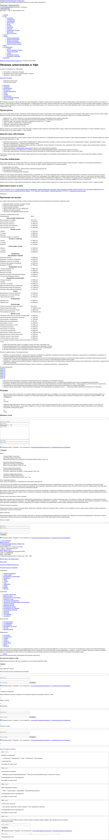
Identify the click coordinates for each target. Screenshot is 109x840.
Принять (3, 664)
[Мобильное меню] (0, 4)
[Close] (0, 703)
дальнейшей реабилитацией (77, 191)
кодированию (33, 189)
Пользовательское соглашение (9, 567)
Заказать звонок (4, 542)
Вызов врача (4, 5)
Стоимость (6, 86)
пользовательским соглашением (61, 447)
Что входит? (6, 90)
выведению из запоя (22, 189)
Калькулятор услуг (14, 5)
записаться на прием (6, 78)
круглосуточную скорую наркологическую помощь (15, 191)
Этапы (5, 93)
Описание (6, 85)
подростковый (44, 191)
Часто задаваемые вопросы (11, 97)
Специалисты (7, 96)
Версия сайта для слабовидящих (9, 559)
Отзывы (5, 94)
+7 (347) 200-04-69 (5, 7)
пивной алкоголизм (56, 191)
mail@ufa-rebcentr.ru (5, 550)
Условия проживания (9, 91)
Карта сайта (3, 561)
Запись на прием (8, 99)
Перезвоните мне (5, 8)
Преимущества (7, 88)
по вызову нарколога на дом (95, 189)
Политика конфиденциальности (9, 564)
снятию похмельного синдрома (47, 189)
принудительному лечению (65, 189)
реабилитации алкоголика (23, 148)
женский (37, 191)
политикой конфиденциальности (40, 447)
